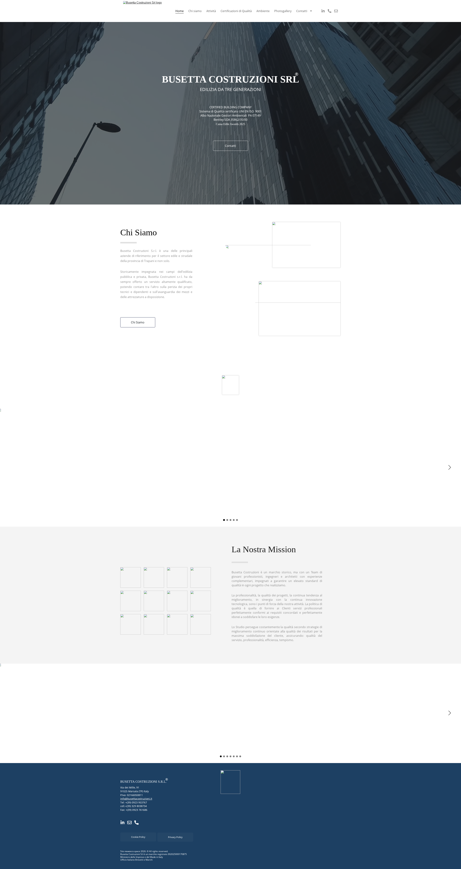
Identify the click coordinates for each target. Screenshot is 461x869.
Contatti (301, 11)
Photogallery (283, 11)
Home (179, 11)
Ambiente (263, 11)
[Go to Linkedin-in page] (324, 11)
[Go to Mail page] (336, 11)
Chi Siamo (137, 322)
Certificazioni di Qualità (236, 11)
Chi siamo (195, 11)
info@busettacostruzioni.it (136, 798)
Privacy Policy (175, 837)
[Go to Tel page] (331, 11)
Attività (211, 11)
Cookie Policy (138, 837)
